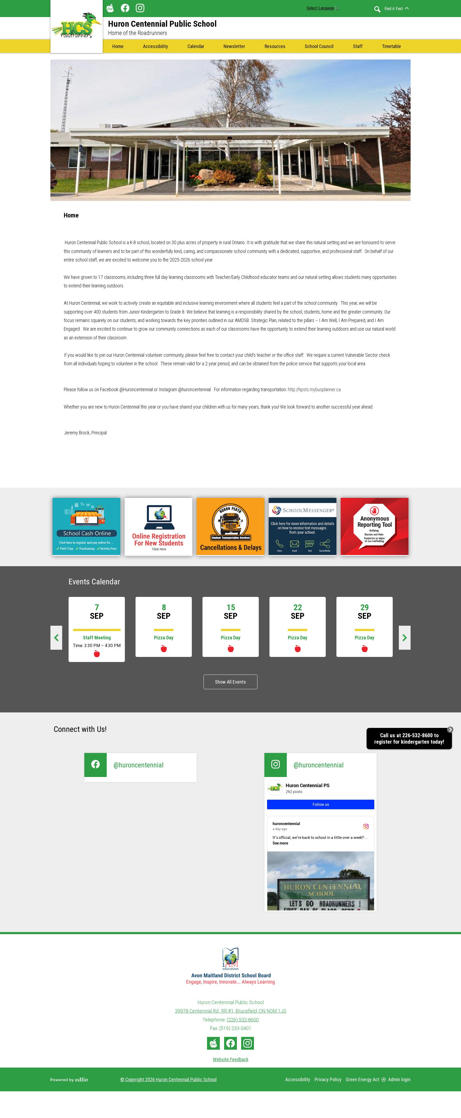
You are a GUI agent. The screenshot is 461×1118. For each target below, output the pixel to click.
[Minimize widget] (450, 729)
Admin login (399, 1079)
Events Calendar (94, 581)
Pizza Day (163, 637)
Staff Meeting (97, 637)
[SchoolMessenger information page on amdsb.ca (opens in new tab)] (302, 527)
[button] (196, 46)
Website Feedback (230, 1059)
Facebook (125, 8)
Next (408, 640)
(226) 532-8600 (243, 1019)
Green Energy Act (362, 1079)
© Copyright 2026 (168, 1079)
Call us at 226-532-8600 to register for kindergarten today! (409, 738)
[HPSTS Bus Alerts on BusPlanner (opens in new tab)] (230, 527)
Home (71, 215)
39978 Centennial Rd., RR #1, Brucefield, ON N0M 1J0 (230, 1011)
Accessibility (297, 1079)
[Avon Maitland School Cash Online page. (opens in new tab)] (86, 527)
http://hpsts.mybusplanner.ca (314, 389)
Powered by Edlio (69, 1079)
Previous (59, 640)
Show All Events (230, 682)
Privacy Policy (328, 1079)
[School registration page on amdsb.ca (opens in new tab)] (158, 527)
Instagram (140, 8)
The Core (110, 8)
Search (377, 9)
